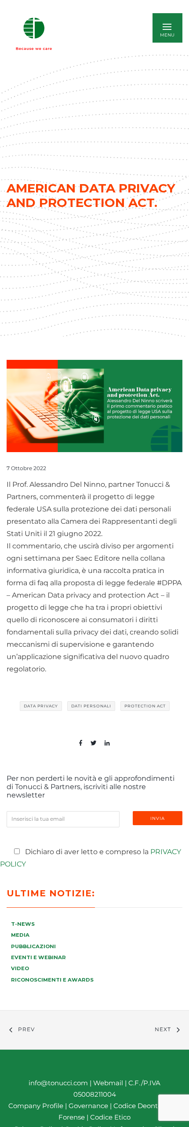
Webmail (108, 1083)
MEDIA (20, 935)
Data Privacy (41, 705)
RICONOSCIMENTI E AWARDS (52, 980)
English (96, 33)
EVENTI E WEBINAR (38, 957)
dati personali (91, 705)
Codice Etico (110, 1117)
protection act (145, 705)
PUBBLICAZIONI (33, 946)
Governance (89, 1106)
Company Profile (35, 1106)
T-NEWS (23, 924)
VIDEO (20, 968)
